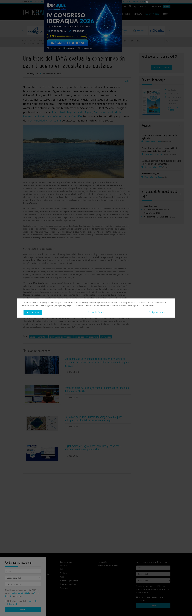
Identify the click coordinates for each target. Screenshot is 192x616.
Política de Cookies (96, 312)
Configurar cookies (157, 312)
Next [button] (169, 30)
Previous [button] (23, 30)
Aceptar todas (33, 312)
